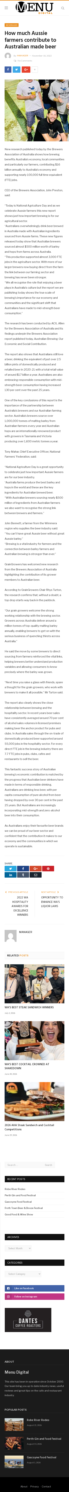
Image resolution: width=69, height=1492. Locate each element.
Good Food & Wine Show (19, 1214)
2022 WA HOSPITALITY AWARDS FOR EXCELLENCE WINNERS (20, 906)
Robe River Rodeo (15, 1189)
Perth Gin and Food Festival (20, 1195)
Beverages (11, 25)
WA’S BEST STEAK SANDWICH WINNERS (29, 1007)
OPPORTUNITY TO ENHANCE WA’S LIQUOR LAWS (52, 902)
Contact (46, 1486)
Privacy (34, 1486)
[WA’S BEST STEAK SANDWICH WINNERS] (34, 984)
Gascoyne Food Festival (18, 1201)
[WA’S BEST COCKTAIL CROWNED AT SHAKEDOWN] (34, 1040)
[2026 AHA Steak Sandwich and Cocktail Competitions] (34, 1101)
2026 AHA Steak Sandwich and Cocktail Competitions (29, 1127)
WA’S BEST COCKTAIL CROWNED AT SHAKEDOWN (27, 1066)
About (23, 1486)
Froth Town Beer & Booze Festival (24, 1208)
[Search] (62, 8)
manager (22, 55)
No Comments (25, 60)
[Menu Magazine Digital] (34, 7)
